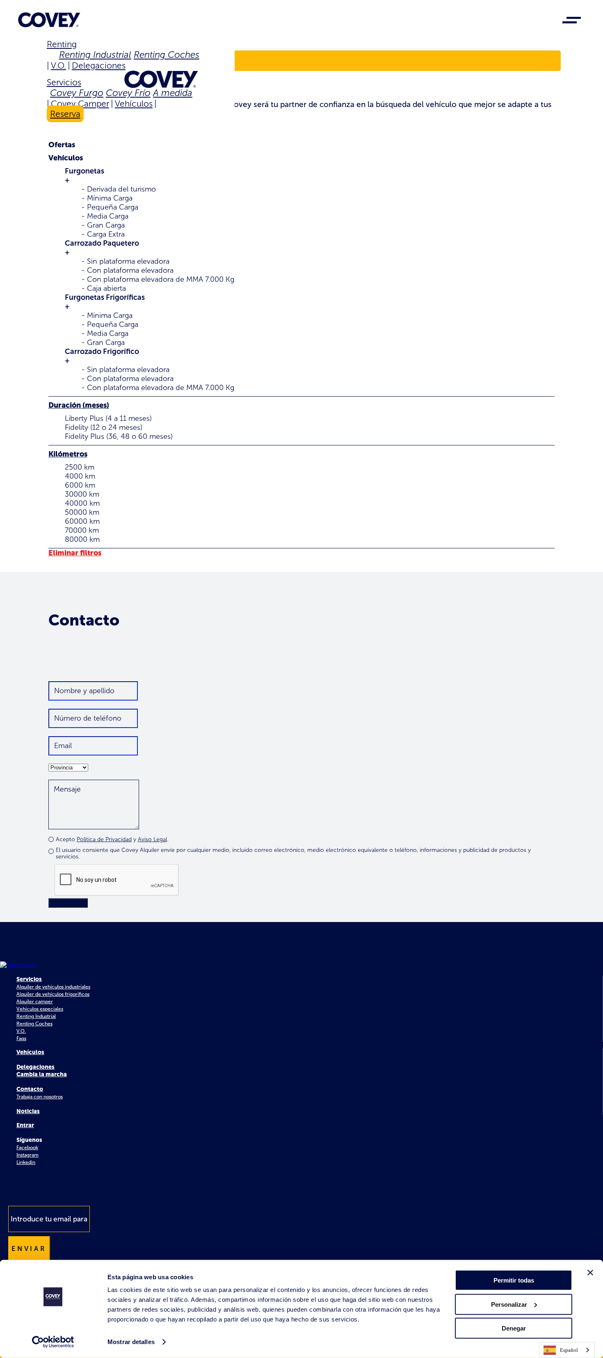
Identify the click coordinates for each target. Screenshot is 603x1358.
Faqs (21, 1038)
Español (569, 1350)
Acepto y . (112, 839)
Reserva (65, 114)
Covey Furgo (76, 92)
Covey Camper (80, 103)
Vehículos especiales (39, 1009)
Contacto (29, 1089)
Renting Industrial (95, 54)
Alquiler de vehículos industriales (53, 987)
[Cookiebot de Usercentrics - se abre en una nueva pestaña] (53, 1342)
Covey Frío (128, 92)
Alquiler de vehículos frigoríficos (52, 994)
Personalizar (509, 1304)
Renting (62, 44)
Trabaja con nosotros (39, 1097)
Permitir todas (513, 1280)
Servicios (64, 82)
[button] (301, 157)
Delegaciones (99, 65)
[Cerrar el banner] (590, 1273)
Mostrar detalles (131, 1341)
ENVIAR (68, 902)
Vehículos (134, 103)
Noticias (28, 1111)
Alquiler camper (34, 1001)
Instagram (27, 1155)
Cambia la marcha (41, 1074)
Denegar (514, 1328)
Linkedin (25, 1162)
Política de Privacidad (104, 839)
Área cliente (81, 61)
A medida (172, 92)
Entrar (25, 1125)
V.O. (58, 65)
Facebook (27, 1147)
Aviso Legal (152, 839)
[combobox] (567, 1350)
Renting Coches (166, 54)
